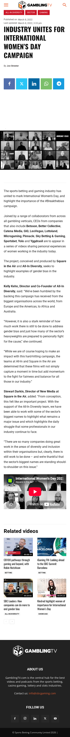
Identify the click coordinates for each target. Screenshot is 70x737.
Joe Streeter (13, 66)
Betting (8, 573)
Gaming (44, 12)
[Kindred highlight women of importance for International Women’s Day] (51, 588)
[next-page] (12, 621)
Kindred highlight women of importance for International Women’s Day (51, 605)
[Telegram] (58, 83)
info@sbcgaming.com (42, 693)
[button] (6, 5)
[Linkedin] (34, 83)
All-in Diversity (12, 614)
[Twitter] (21, 83)
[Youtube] (55, 718)
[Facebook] (9, 83)
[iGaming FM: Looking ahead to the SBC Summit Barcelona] (51, 547)
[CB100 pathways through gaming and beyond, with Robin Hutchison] (18, 547)
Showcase (43, 614)
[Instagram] (25, 718)
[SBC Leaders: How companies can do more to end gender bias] (18, 588)
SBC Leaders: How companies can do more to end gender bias (17, 605)
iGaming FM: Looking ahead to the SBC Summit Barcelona (50, 564)
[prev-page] (6, 621)
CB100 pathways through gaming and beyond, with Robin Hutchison (17, 564)
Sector (31, 12)
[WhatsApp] (46, 83)
